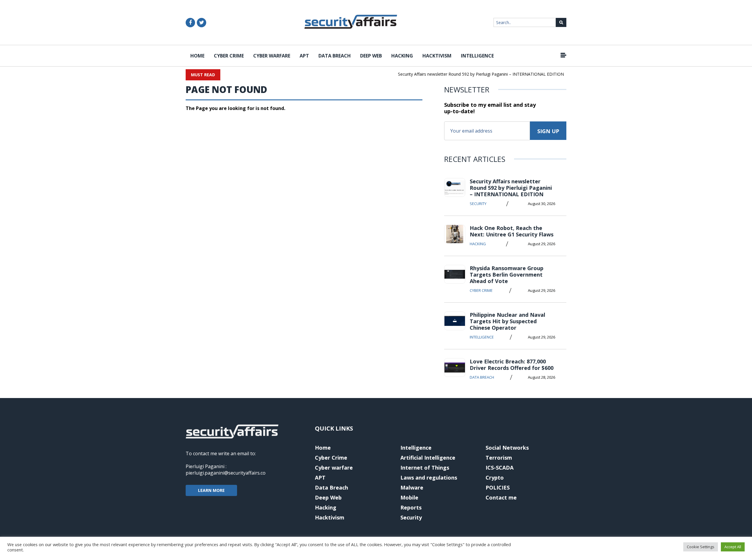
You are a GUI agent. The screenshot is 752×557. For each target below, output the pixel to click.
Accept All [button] (732, 546)
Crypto (495, 477)
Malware (411, 487)
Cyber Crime (229, 56)
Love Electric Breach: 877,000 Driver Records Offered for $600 (511, 364)
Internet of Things (424, 467)
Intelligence (477, 56)
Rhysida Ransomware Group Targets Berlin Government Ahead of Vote (506, 275)
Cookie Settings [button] (700, 546)
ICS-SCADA (499, 467)
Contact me (501, 497)
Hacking (402, 56)
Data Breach (334, 56)
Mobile (409, 497)
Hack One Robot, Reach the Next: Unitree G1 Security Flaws (511, 231)
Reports (411, 507)
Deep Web (371, 56)
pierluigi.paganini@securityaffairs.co (226, 473)
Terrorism (499, 457)
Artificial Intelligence (427, 457)
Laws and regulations (428, 477)
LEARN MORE (211, 490)
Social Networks (507, 447)
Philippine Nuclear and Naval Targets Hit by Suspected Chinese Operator (507, 321)
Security (478, 203)
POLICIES (498, 487)
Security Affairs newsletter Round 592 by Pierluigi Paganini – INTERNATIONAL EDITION (475, 74)
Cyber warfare (271, 56)
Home (197, 56)
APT (304, 56)
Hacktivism (436, 56)
